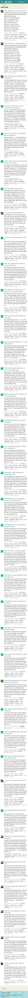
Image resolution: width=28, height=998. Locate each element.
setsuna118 (6, 123)
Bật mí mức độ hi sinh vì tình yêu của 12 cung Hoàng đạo (15, 395)
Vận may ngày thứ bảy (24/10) (13, 188)
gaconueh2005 (7, 853)
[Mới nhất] (26, 1)
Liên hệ (3, 995)
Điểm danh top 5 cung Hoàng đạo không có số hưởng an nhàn (14, 499)
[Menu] (2, 1)
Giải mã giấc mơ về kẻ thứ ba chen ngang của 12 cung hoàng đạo (14, 290)
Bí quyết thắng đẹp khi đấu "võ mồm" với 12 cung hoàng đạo (15, 681)
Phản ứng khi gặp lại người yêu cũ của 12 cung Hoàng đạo (14, 369)
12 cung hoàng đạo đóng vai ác (13, 213)
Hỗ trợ (19, 995)
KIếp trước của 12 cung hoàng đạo (14, 551)
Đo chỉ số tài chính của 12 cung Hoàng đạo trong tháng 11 (13, 107)
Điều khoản (14, 995)
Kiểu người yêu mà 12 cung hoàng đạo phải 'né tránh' (14, 525)
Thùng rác (6, 130)
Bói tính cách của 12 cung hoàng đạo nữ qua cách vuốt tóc (15, 162)
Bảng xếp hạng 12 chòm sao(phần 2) (15, 43)
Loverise (6, 33)
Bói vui (14, 40)
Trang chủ (3, 996)
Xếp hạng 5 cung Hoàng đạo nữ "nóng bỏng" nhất (14, 473)
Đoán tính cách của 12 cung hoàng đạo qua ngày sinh (15, 134)
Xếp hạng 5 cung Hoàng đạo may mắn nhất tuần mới (14, 757)
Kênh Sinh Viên (6, 993)
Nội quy (8, 995)
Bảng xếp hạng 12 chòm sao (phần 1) (15, 11)
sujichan (6, 980)
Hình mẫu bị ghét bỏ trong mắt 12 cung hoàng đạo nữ (14, 264)
